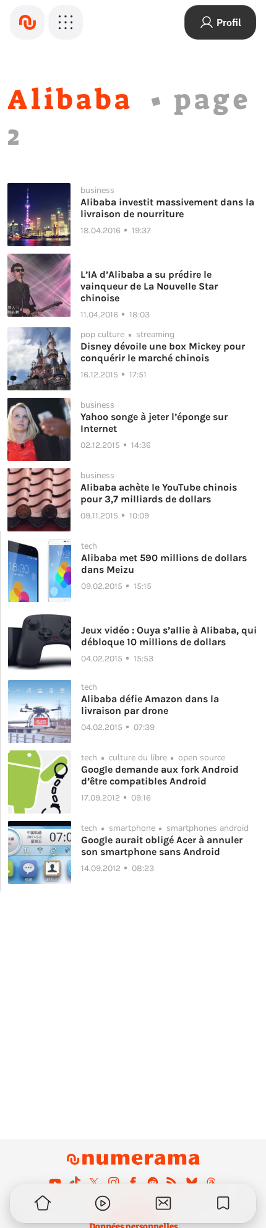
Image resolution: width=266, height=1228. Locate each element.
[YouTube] (55, 1182)
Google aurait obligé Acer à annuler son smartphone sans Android (161, 845)
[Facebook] (133, 1182)
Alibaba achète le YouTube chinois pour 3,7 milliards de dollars (158, 493)
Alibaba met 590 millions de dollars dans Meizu (164, 563)
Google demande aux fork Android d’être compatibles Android (160, 775)
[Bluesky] (191, 1182)
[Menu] (65, 22)
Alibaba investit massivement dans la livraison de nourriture (167, 208)
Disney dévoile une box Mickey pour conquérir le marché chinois (162, 352)
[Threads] (211, 1182)
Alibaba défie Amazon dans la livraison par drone (150, 704)
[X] (94, 1182)
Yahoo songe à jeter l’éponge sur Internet (154, 422)
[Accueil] (27, 22)
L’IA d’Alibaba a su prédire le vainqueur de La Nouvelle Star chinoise (149, 286)
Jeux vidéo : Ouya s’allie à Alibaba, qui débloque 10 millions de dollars (169, 636)
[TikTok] (74, 1182)
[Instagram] (113, 1182)
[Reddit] (152, 1182)
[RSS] (172, 1182)
